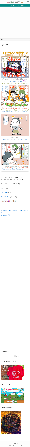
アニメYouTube (5, 197)
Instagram (4, 192)
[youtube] (19, 356)
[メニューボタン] (2, 2)
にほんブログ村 (5, 215)
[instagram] (16, 356)
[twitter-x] (14, 356)
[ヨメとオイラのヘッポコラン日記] (15, 2)
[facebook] (11, 356)
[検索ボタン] (28, 2)
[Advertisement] (15, 22)
